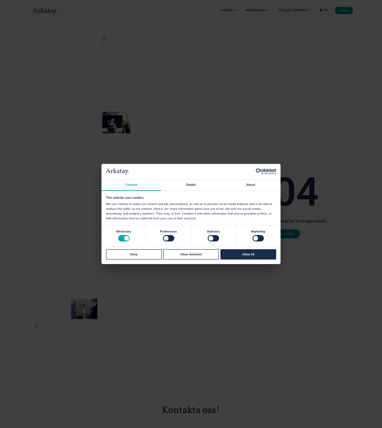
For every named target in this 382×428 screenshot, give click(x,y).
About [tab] (250, 184)
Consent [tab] (131, 184)
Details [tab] (191, 184)
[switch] (168, 238)
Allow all (248, 254)
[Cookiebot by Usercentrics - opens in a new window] (258, 171)
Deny (133, 254)
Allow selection (191, 254)
